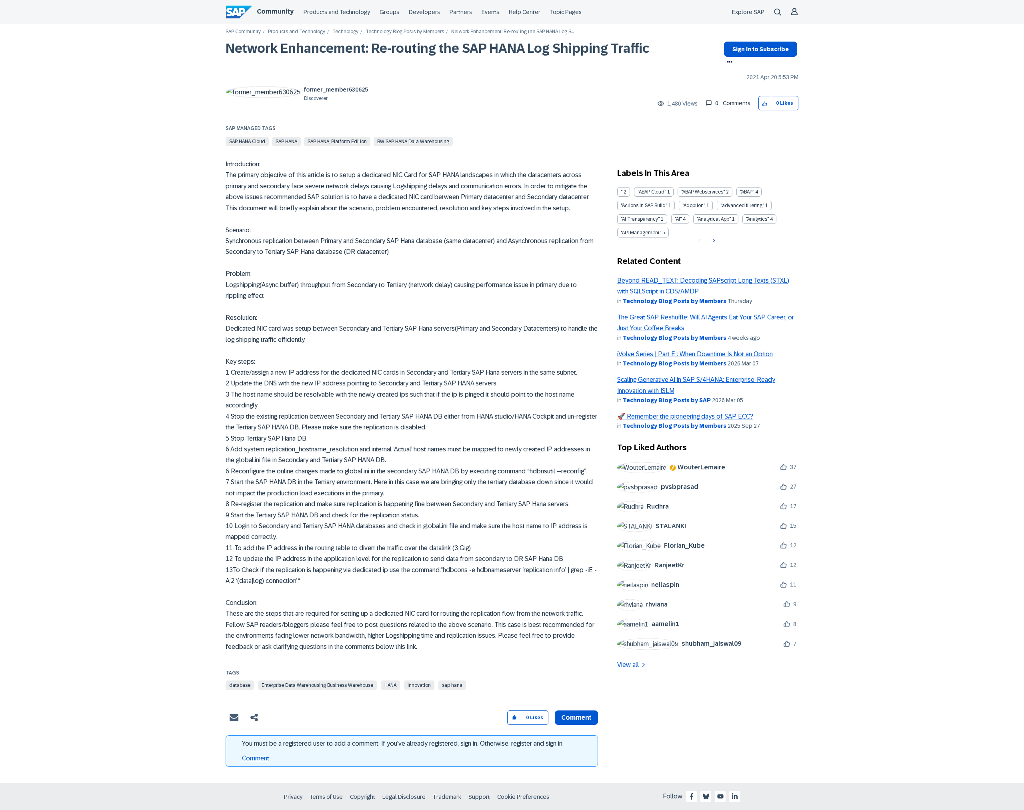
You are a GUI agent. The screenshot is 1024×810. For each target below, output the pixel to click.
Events (490, 12)
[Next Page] (713, 240)
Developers (424, 12)
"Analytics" (757, 219)
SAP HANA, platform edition (337, 141)
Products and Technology (337, 12)
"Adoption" (693, 205)
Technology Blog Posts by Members (405, 31)
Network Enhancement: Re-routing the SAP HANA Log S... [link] (512, 31)
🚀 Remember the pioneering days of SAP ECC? (685, 416)
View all (628, 664)
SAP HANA (286, 141)
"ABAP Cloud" (652, 192)
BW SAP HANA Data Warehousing (413, 141)
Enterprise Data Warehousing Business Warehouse (317, 685)
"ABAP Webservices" (703, 192)
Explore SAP (748, 12)
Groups (389, 12)
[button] (765, 103)
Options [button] (728, 63)
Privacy (293, 797)
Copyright (362, 797)
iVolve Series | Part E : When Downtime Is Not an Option (695, 354)
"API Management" (641, 232)
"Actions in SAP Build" (644, 205)
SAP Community (243, 31)
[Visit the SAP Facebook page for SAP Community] (691, 796)
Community (275, 11)
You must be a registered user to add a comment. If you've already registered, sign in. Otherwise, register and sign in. (403, 743)
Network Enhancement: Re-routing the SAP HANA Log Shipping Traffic (437, 48)
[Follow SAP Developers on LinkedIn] (735, 796)
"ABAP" (747, 192)
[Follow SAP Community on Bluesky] (706, 796)
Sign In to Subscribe (760, 49)
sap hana (452, 685)
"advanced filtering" (742, 205)
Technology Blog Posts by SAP (667, 400)
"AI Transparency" (640, 219)
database (239, 685)
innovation (419, 685)
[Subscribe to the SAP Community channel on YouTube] (720, 796)
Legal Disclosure (404, 797)
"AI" (678, 219)
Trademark (447, 797)
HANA (390, 685)
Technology (345, 31)
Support (479, 797)
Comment (255, 758)
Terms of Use (326, 797)
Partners (461, 12)
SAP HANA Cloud (247, 141)
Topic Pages (566, 12)
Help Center (524, 12)
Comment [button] (576, 717)
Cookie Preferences (523, 797)
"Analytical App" (714, 219)
